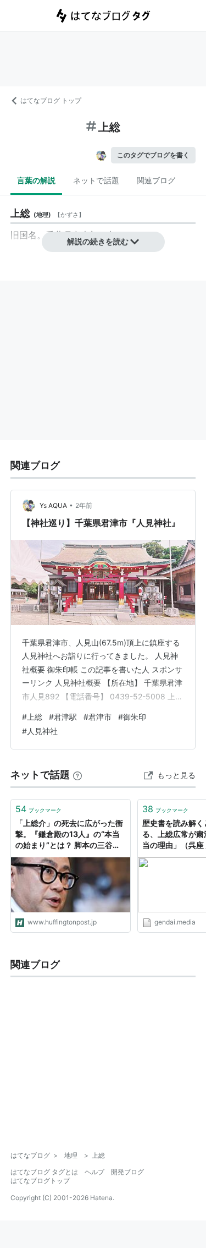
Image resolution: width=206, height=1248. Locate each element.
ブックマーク (38, 808)
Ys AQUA (53, 505)
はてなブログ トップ (50, 100)
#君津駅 (63, 716)
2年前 (83, 505)
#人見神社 (40, 731)
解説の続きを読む (98, 241)
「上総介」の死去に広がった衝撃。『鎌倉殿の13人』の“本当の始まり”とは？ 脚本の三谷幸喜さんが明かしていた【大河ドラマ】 (69, 834)
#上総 (32, 716)
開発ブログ (127, 1172)
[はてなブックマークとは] (77, 774)
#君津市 (97, 716)
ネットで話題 (96, 180)
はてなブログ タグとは (44, 1172)
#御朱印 (132, 716)
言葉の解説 (36, 180)
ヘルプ (94, 1172)
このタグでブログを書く (153, 155)
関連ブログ (156, 180)
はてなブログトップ (40, 1180)
